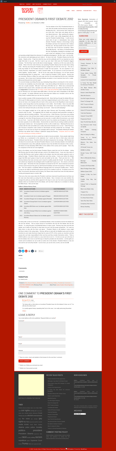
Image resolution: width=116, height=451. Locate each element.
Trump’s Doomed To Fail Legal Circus (56, 378)
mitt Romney (49, 282)
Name (20, 337)
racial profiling (31, 437)
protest (20, 437)
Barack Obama (32, 282)
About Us (22, 4)
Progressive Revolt (86, 119)
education (24, 415)
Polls (95, 10)
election (43, 282)
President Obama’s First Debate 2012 (45, 295)
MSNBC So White (85, 150)
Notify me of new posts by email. (28, 368)
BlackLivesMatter (26, 407)
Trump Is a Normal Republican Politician (57, 428)
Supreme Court (36, 440)
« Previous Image (24, 286)
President (60, 282)
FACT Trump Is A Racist (87, 104)
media (21, 424)
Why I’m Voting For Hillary (88, 134)
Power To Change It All (87, 101)
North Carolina (38, 424)
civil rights (25, 410)
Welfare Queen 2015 (86, 171)
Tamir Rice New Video (86, 200)
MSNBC (26, 424)
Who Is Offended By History (88, 158)
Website (21, 350)
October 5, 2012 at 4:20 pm (28, 301)
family (20, 418)
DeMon (28, 22)
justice (36, 421)
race (24, 437)
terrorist (20, 443)
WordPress (84, 449)
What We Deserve (85, 95)
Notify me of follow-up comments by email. (31, 365)
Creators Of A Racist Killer (88, 165)
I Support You (84, 192)
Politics (55, 282)
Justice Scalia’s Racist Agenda (64, 285)
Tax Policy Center (42, 89)
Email (20, 343)
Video (73, 10)
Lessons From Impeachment (88, 80)
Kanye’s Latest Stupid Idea (88, 92)
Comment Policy (47, 4)
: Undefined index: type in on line (85, 381)
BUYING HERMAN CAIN (26, 285)
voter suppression (35, 443)
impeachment (32, 421)
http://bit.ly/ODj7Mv (53, 89)
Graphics (79, 10)
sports (28, 440)
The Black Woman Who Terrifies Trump (57, 393)
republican (22, 440)
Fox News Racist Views (87, 197)
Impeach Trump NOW (86, 116)
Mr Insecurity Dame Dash (87, 195)
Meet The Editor (37, 4)
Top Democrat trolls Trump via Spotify (56, 421)
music (31, 424)
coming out (33, 410)
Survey (55, 4)
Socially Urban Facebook (29, 398)
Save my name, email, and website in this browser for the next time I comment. (41, 357)
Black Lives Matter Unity (87, 189)
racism (38, 437)
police (27, 427)
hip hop (26, 422)
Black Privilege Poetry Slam (88, 168)
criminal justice (28, 413)
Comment (21, 320)
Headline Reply (87, 10)
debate (39, 282)
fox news (26, 419)
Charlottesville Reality (86, 107)
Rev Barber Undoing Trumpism (55, 423)
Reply (24, 310)
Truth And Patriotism (86, 113)
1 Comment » (67, 282)
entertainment (37, 415)
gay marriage (34, 418)
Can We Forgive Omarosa (88, 98)
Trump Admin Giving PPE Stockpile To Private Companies (88, 75)
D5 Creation (70, 449)
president (37, 430)
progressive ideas (38, 433)
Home (68, 10)
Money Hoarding (85, 206)
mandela (40, 421)
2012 (26, 282)
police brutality (36, 427)
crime (23, 413)
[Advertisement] (31, 385)
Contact (28, 4)
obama (21, 427)
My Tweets (76, 399)
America (21, 408)
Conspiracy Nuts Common (88, 203)
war (40, 444)
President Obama (26, 434)
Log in (5, 1)
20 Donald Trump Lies (87, 147)
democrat (35, 413)
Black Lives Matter (35, 407)
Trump (25, 443)
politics (22, 430)
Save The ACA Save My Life (88, 122)
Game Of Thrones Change (88, 110)
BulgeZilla (26, 300)
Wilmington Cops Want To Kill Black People (58, 381)
